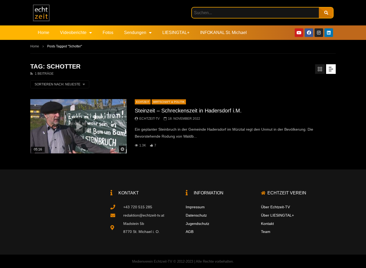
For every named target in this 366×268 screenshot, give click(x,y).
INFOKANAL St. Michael (223, 32)
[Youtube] (299, 32)
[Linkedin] (328, 32)
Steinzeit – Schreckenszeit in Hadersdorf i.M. (188, 111)
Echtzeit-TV (149, 118)
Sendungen (135, 32)
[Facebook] (309, 32)
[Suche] (326, 12)
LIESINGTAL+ (175, 32)
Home (43, 32)
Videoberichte (73, 32)
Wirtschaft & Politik (169, 101)
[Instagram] (319, 32)
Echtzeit (142, 101)
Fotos (108, 32)
